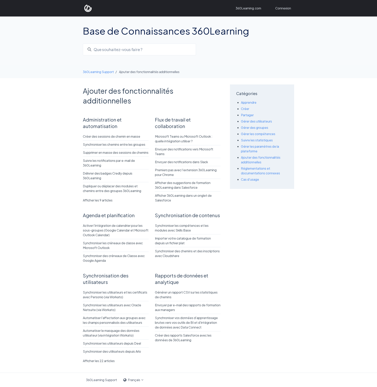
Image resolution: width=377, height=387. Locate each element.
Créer (245, 109)
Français (134, 380)
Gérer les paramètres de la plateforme (260, 148)
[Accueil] (88, 8)
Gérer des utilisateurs (256, 121)
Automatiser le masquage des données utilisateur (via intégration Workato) (111, 332)
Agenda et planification (109, 215)
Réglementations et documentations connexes (260, 170)
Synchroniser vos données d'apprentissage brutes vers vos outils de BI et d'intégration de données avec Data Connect (186, 322)
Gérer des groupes (254, 127)
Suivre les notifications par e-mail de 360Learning (109, 162)
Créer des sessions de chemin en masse (111, 136)
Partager (247, 115)
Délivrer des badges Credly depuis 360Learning (107, 175)
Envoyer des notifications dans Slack (181, 162)
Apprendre (248, 102)
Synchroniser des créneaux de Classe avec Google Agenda (114, 258)
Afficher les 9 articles (98, 200)
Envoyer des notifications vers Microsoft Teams (184, 151)
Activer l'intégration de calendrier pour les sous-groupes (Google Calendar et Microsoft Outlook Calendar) (115, 230)
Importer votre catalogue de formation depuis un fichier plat (183, 240)
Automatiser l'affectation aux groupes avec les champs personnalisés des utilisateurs (114, 320)
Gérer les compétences (258, 134)
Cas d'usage (250, 179)
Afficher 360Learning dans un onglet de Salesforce (183, 197)
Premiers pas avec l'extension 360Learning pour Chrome (186, 172)
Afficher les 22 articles (99, 361)
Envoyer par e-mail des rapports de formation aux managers (188, 307)
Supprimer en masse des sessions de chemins (115, 152)
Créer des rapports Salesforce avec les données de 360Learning (183, 337)
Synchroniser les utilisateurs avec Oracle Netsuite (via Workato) (112, 307)
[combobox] (139, 49)
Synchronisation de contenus (187, 215)
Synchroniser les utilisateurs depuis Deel (112, 343)
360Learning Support (98, 72)
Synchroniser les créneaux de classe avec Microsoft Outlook (113, 245)
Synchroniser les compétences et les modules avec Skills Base (182, 227)
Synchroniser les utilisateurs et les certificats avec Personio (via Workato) (115, 294)
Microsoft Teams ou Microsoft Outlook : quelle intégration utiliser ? (183, 138)
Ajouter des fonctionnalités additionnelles (260, 159)
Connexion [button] (283, 8)
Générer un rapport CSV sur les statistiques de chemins (186, 294)
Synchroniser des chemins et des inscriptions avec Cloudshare (187, 253)
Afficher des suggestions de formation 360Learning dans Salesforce (182, 185)
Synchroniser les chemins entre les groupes (114, 144)
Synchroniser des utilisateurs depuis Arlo (112, 351)
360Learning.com (248, 8)
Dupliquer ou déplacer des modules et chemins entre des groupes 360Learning (112, 188)
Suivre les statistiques (257, 140)
